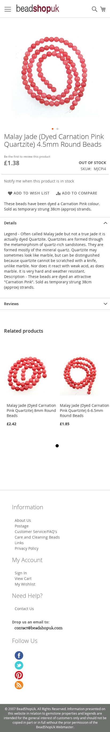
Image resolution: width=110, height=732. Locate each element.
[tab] (55, 223)
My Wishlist (25, 584)
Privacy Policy (26, 548)
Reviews (11, 303)
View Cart (23, 578)
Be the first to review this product (27, 156)
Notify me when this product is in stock (39, 181)
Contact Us (24, 608)
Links (19, 542)
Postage (22, 525)
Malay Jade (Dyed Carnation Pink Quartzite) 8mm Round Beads (31, 410)
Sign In (21, 572)
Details (10, 222)
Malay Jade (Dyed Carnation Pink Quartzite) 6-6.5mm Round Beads (84, 410)
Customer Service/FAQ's (36, 531)
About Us (23, 520)
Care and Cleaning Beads (37, 537)
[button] (52, 129)
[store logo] (37, 9)
